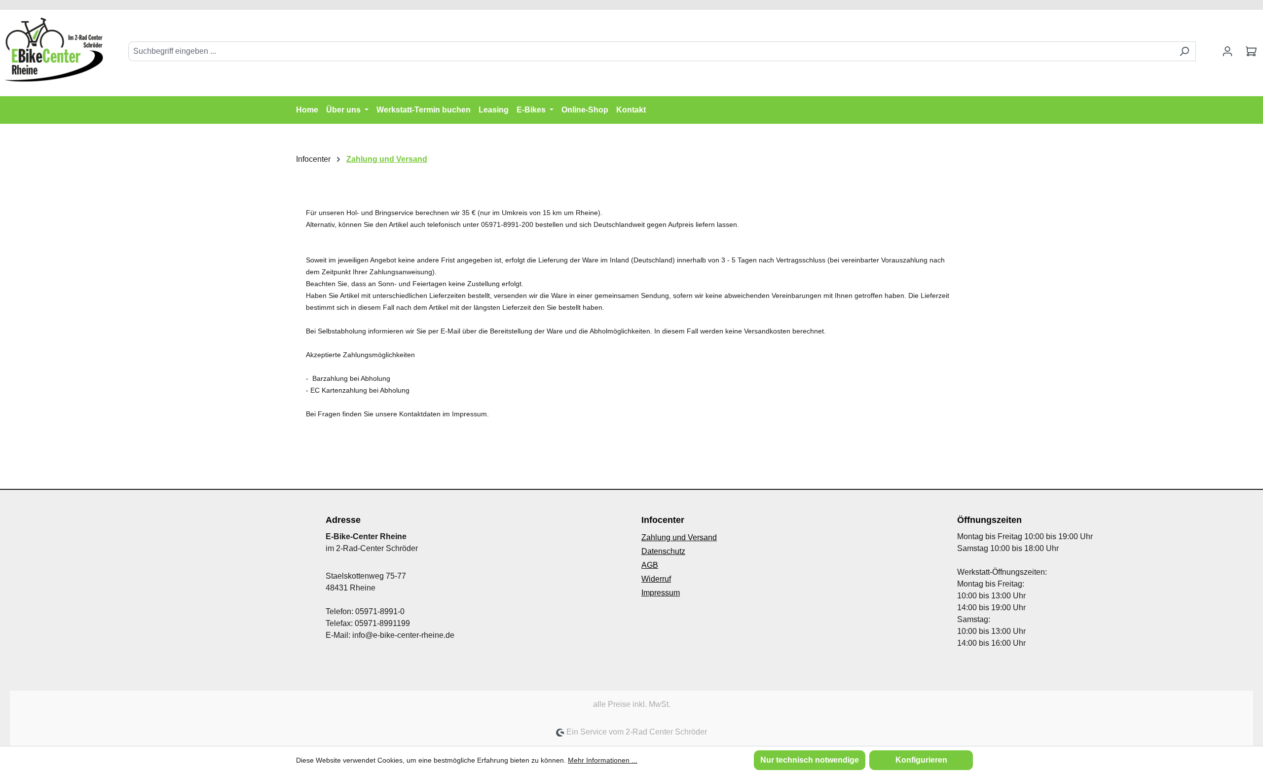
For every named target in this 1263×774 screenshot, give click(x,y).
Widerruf (656, 579)
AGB (649, 565)
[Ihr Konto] (1227, 51)
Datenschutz (663, 551)
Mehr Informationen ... (602, 760)
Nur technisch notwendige (809, 760)
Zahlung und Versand (679, 537)
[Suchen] (1184, 51)
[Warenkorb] (1251, 51)
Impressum (660, 593)
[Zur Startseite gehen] (54, 49)
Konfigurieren (921, 760)
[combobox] (650, 51)
